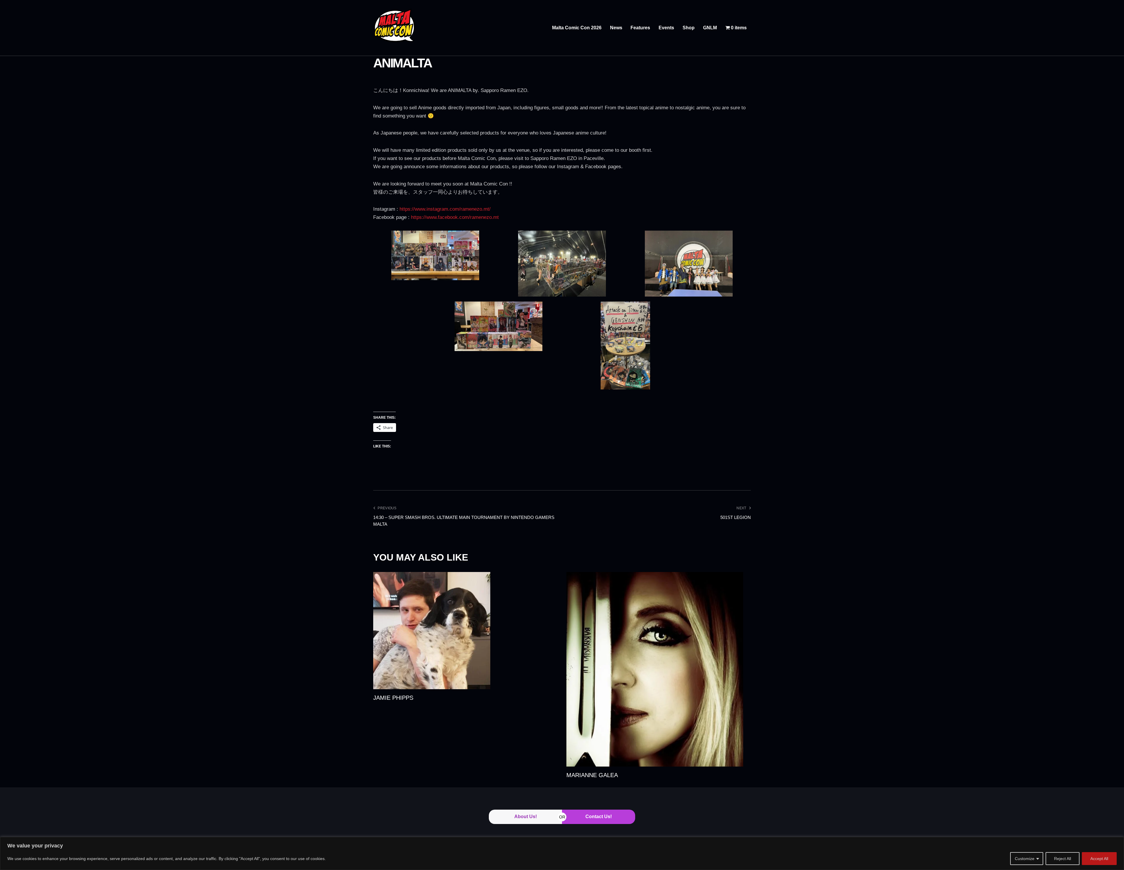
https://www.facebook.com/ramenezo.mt (455, 217)
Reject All (1062, 858)
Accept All (1099, 858)
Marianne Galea (592, 775)
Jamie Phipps (393, 697)
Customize (1024, 858)
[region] (562, 853)
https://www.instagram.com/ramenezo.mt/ (445, 209)
